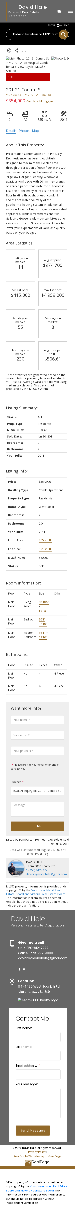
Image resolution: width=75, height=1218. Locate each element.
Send (37, 826)
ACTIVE (51, 25)
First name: (24, 1028)
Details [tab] (11, 130)
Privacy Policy (37, 1152)
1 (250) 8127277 (36, 870)
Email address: (27, 1065)
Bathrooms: (17, 654)
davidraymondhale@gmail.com (46, 874)
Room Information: (23, 583)
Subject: (16, 782)
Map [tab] (35, 130)
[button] (19, 969)
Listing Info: (17, 471)
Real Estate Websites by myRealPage (38, 1156)
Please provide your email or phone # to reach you (35, 766)
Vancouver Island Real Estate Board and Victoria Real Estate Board (36, 892)
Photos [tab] (24, 130)
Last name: (24, 1047)
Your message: (27, 1084)
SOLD (66, 25)
